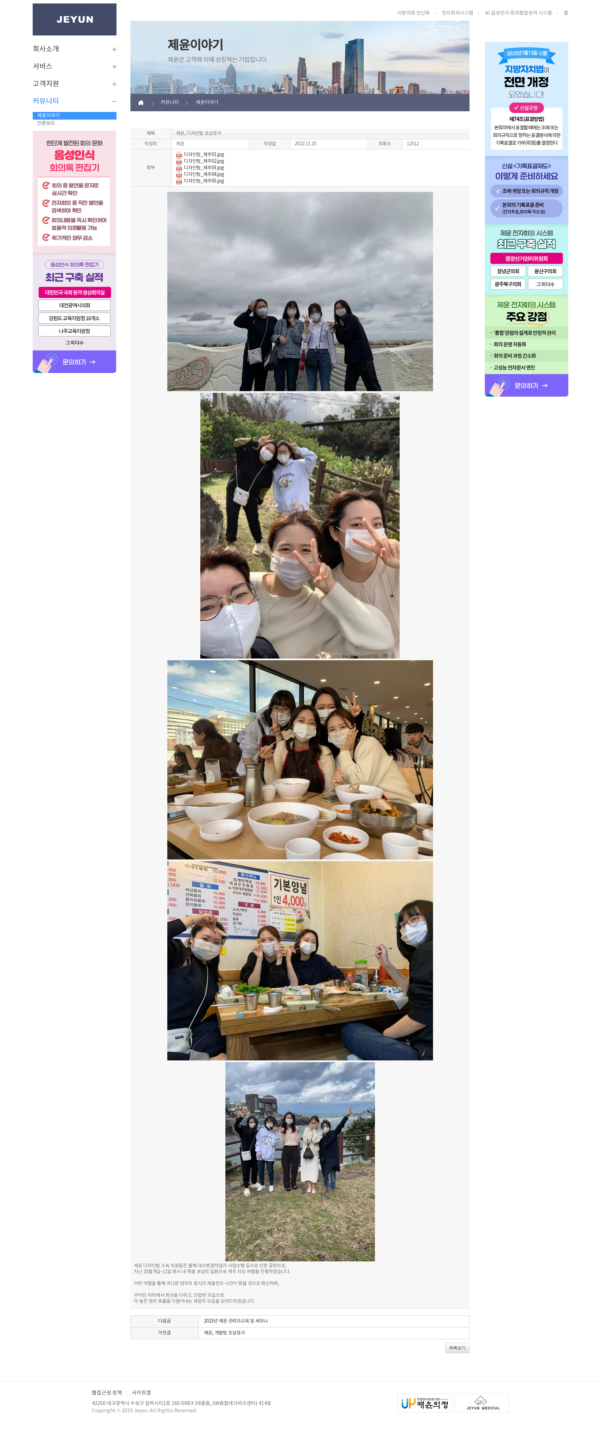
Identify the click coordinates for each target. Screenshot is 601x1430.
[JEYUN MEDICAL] (481, 1403)
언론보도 (46, 123)
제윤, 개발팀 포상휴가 (224, 1333)
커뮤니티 (46, 101)
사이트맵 (141, 1393)
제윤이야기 (48, 116)
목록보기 (457, 1348)
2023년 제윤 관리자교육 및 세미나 (236, 1321)
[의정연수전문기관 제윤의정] (424, 1403)
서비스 (43, 67)
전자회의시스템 (457, 13)
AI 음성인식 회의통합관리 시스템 (518, 13)
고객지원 (46, 84)
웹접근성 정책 (107, 1393)
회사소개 (46, 49)
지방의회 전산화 (413, 13)
